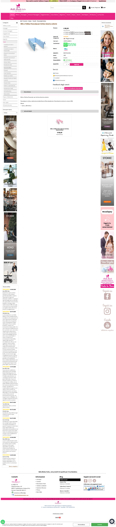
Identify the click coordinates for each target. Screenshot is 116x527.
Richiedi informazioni (60, 80)
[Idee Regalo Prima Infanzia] (107, 273)
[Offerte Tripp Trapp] (107, 130)
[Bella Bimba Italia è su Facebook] (107, 302)
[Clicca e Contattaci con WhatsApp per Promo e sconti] (107, 57)
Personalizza (81, 524)
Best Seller (39, 492)
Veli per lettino (7, 62)
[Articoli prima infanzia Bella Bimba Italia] (107, 287)
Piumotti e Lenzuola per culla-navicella (9, 58)
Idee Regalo (85, 14)
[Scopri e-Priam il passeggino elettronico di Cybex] (107, 154)
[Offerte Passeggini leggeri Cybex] (10, 186)
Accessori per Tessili (8, 88)
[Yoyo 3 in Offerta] (10, 259)
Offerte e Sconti (6, 25)
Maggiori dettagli (70, 38)
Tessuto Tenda (7, 83)
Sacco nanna (7, 94)
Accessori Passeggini (33, 14)
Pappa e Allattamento (8, 97)
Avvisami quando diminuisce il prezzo (64, 75)
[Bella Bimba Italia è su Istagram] (107, 316)
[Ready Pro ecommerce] (58, 517)
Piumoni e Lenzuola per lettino (9, 54)
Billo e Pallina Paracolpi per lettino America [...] (109, 26)
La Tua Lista (100, 14)
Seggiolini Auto (45, 14)
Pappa (73, 14)
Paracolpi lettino (7, 67)
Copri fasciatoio (7, 73)
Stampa (57, 73)
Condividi (57, 78)
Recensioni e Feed (41, 483)
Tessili (68, 14)
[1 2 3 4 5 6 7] (66, 64)
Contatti (39, 481)
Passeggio (24, 14)
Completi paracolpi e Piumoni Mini (8, 49)
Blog (12, 18)
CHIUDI (114, 524)
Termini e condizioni (41, 485)
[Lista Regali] (107, 258)
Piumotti (6, 70)
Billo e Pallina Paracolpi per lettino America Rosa (59, 129)
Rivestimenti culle (8, 65)
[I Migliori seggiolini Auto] (107, 81)
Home (12, 14)
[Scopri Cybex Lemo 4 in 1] (10, 211)
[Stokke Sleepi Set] (10, 162)
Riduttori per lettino (8, 75)
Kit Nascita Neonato (7, 105)
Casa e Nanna (54, 14)
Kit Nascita (93, 14)
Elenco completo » (13, 466)
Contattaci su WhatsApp (20, 493)
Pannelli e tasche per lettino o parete (10, 79)
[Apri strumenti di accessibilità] (111, 521)
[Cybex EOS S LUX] (10, 283)
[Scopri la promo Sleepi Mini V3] (107, 205)
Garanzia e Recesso (41, 488)
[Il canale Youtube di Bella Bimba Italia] (107, 331)
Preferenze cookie (58, 513)
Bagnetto (62, 14)
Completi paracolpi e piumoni (8, 45)
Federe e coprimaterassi (9, 85)
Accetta (100, 524)
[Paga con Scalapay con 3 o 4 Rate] (107, 229)
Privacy (45, 525)
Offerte (17, 14)
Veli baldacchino (7, 91)
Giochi (78, 14)
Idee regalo (5, 102)
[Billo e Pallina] (66, 50)
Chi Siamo (39, 479)
